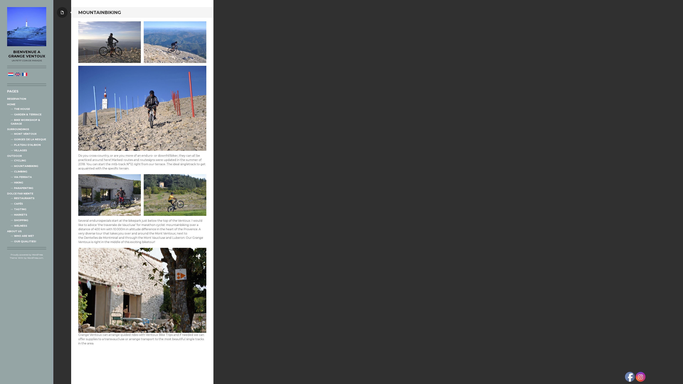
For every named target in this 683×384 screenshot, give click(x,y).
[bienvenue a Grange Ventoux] (26, 26)
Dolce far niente (20, 193)
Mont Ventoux (25, 133)
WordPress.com (35, 258)
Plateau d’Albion (27, 144)
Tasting (20, 209)
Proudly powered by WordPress (27, 254)
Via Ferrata (23, 177)
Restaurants (24, 198)
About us (14, 231)
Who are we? (24, 236)
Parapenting (23, 188)
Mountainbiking (26, 166)
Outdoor (14, 156)
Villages (20, 150)
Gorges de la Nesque (30, 139)
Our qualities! (25, 241)
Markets (20, 214)
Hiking (18, 182)
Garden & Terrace (27, 114)
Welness (20, 225)
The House (22, 109)
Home (11, 104)
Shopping (21, 220)
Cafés (18, 203)
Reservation (16, 98)
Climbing (20, 171)
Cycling (20, 160)
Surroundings (18, 129)
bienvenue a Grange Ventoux (26, 54)
